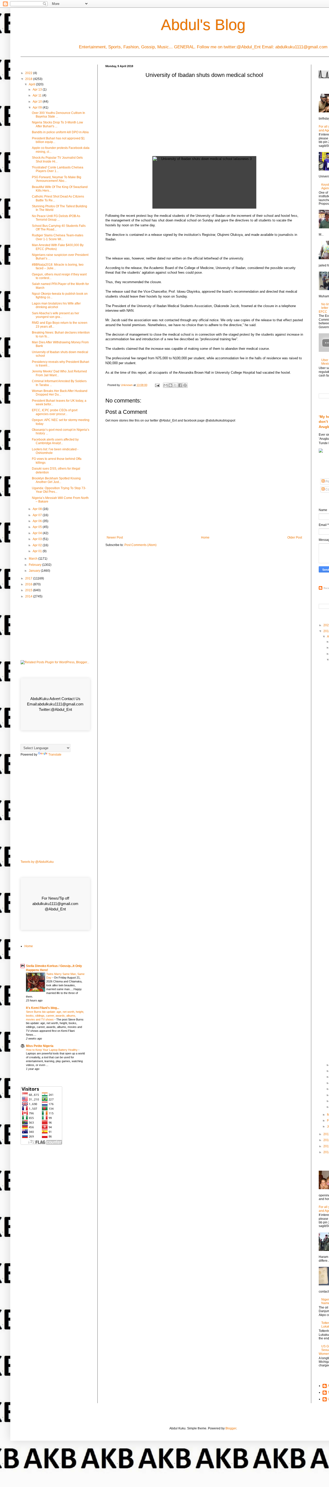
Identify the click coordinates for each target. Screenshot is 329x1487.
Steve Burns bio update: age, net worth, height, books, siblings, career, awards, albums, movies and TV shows (55, 1015)
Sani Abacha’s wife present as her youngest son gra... (55, 315)
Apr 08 (38, 509)
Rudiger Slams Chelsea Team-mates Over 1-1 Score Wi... (57, 237)
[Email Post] (157, 385)
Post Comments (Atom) (140, 545)
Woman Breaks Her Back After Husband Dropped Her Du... (59, 392)
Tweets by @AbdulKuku (37, 862)
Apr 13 (38, 89)
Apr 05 (38, 527)
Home (205, 537)
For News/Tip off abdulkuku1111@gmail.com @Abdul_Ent (55, 903)
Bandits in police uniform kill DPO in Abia (60, 132)
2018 (29, 79)
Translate (54, 754)
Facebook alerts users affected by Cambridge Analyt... (55, 441)
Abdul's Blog (203, 24)
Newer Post (115, 537)
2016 (29, 584)
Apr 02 (38, 545)
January (35, 570)
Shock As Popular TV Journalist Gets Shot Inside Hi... (57, 159)
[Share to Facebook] (180, 385)
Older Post (294, 537)
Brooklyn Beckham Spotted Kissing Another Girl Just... (56, 480)
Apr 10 (38, 101)
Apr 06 (38, 521)
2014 (29, 596)
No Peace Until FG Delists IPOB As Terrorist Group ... (56, 217)
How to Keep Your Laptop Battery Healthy (52, 1049)
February (35, 565)
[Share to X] (175, 385)
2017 (29, 578)
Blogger (230, 1428)
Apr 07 (38, 515)
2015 (29, 590)
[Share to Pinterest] (185, 385)
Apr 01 (38, 551)
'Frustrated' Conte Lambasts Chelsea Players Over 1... (57, 169)
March (33, 558)
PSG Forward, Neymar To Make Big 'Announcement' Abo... (56, 179)
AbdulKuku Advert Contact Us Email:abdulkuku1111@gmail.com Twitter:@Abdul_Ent (55, 704)
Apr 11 (37, 95)
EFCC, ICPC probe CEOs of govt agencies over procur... (54, 412)
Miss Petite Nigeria (39, 1046)
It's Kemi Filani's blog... (42, 1008)
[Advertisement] (204, 119)
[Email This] (165, 385)
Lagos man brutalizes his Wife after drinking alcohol (56, 305)
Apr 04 (38, 533)
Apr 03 (38, 539)
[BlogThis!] (170, 385)
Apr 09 (38, 107)
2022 (29, 73)
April (32, 84)
